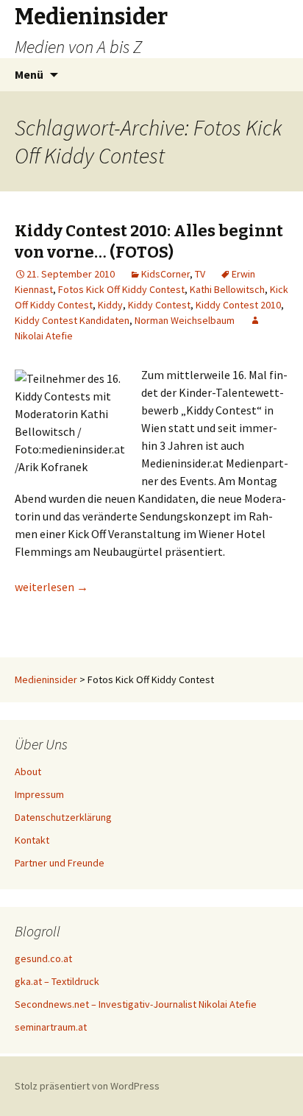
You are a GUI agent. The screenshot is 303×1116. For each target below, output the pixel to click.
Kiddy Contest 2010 (238, 304)
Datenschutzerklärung (63, 817)
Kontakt (32, 840)
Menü (29, 74)
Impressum (39, 794)
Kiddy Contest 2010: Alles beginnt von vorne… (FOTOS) (149, 241)
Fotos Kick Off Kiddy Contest (121, 289)
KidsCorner (165, 273)
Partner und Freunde (59, 862)
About (28, 771)
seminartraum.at (51, 1027)
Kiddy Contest (159, 304)
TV (200, 273)
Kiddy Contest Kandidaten (72, 320)
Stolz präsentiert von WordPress (87, 1085)
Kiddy (110, 304)
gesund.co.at (43, 958)
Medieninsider (46, 679)
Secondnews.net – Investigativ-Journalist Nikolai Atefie (136, 1004)
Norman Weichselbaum (185, 320)
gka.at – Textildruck (57, 981)
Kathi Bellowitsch (227, 289)
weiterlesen (51, 586)
